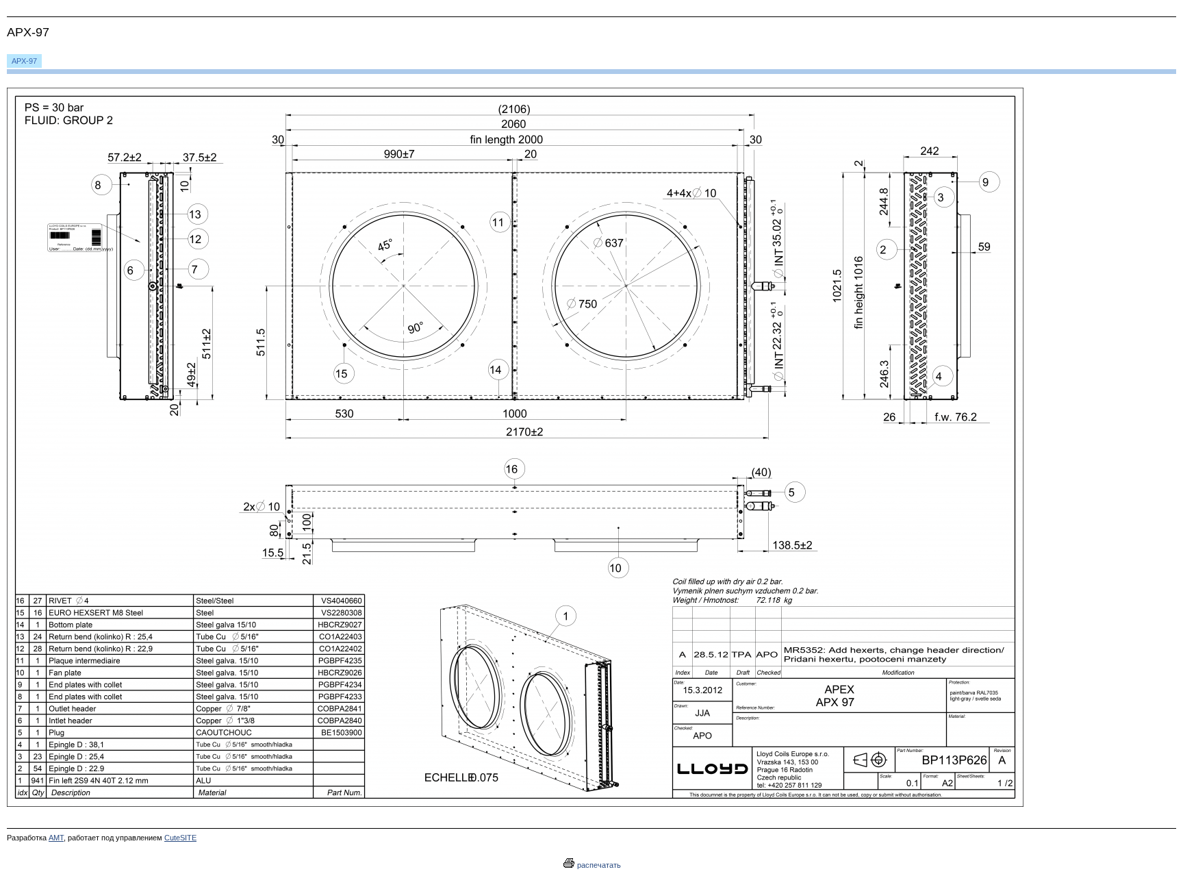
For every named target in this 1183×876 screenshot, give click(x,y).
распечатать (598, 865)
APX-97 (24, 61)
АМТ (56, 838)
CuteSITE (180, 838)
